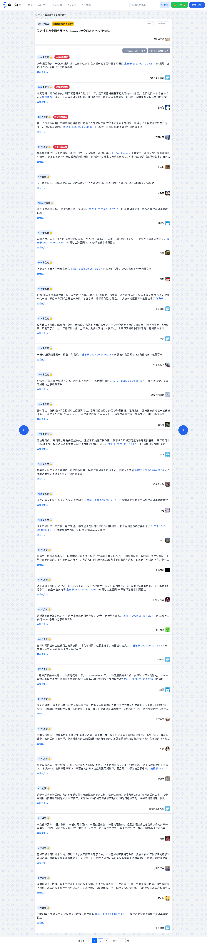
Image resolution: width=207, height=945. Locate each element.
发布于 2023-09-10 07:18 (104, 209)
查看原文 (162, 23)
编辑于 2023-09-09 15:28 (85, 268)
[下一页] (106, 940)
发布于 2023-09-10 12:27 (138, 615)
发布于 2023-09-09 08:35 (138, 679)
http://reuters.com (121, 153)
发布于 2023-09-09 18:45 (127, 380)
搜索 (166, 4)
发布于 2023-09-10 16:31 (123, 444)
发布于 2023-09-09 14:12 (101, 500)
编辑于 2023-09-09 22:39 (77, 127)
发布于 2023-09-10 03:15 (96, 354)
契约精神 (47, 97)
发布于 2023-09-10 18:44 (147, 645)
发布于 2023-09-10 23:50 (109, 914)
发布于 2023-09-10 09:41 (139, 63)
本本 (131, 93)
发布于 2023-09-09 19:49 (81, 589)
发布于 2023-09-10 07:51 (149, 470)
